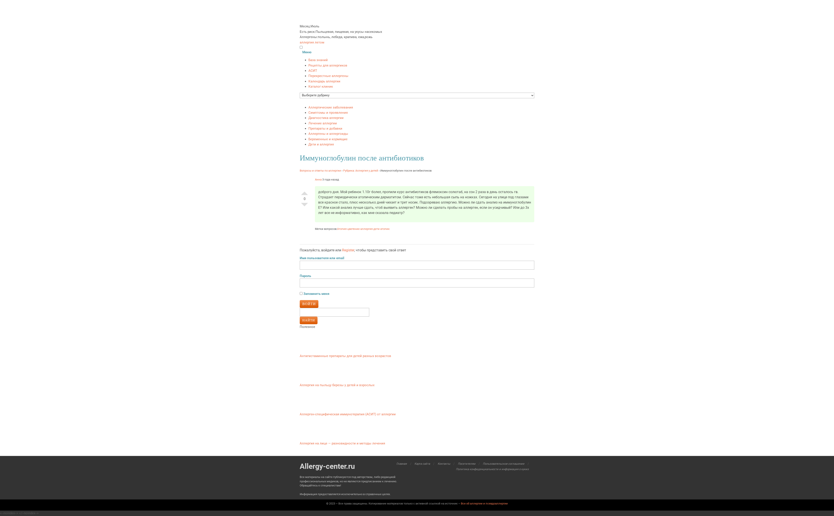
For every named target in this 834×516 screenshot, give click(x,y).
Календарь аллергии (324, 81)
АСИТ (312, 71)
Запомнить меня (316, 294)
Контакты (444, 463)
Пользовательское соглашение (503, 463)
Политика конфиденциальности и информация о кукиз (492, 469)
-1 (304, 206)
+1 (304, 191)
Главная (401, 463)
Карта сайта (422, 463)
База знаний (318, 60)
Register (348, 250)
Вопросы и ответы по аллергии (320, 170)
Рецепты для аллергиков (327, 65)
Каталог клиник (320, 87)
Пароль (305, 276)
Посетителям (466, 463)
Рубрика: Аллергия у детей (360, 170)
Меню (306, 52)
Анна (318, 179)
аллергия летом (312, 42)
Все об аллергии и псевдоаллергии (484, 503)
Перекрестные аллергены (328, 76)
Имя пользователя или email (322, 258)
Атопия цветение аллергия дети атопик (363, 228)
